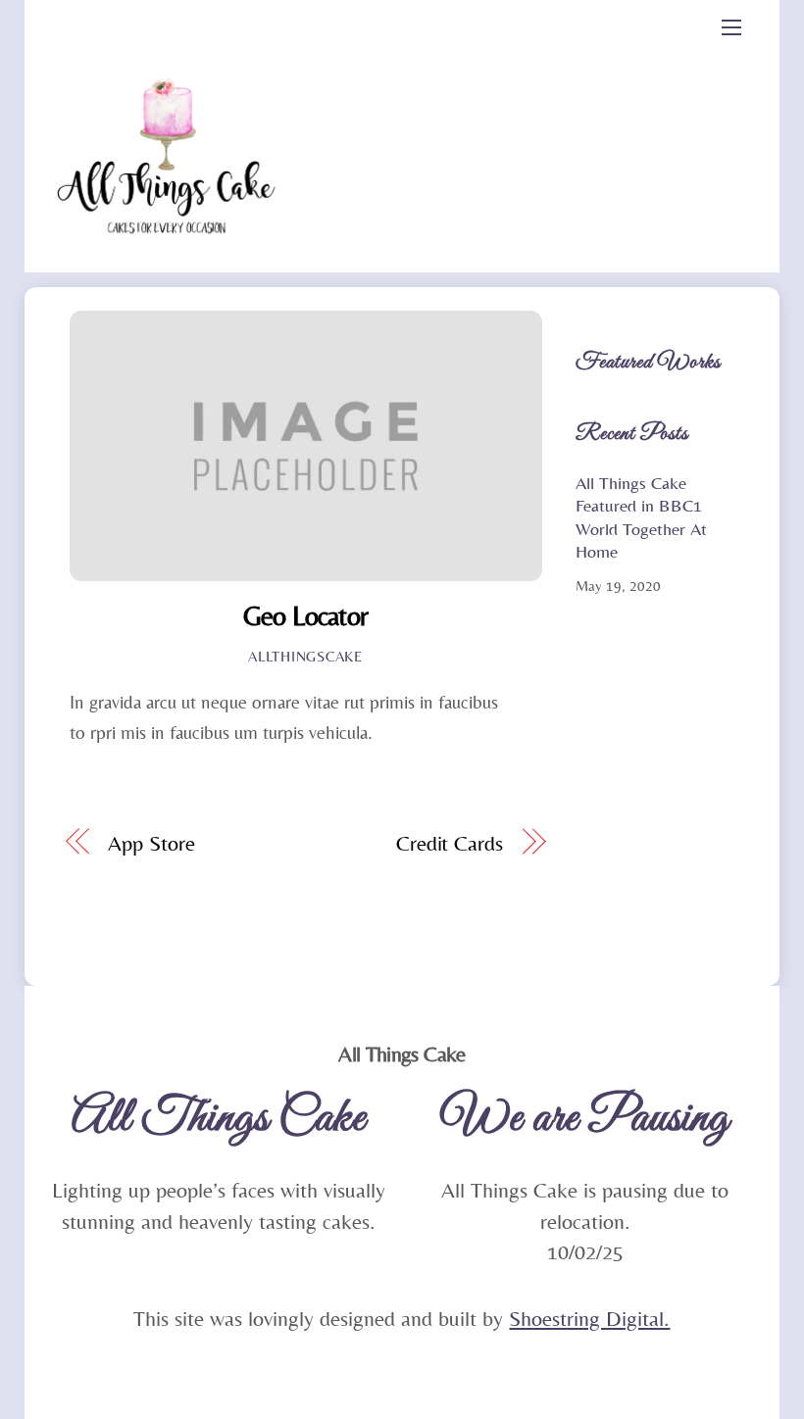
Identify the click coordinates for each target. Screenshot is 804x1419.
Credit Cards (449, 843)
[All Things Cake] (169, 257)
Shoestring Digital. (589, 1318)
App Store (151, 843)
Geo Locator (305, 615)
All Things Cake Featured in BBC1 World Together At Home (641, 517)
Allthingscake (305, 656)
